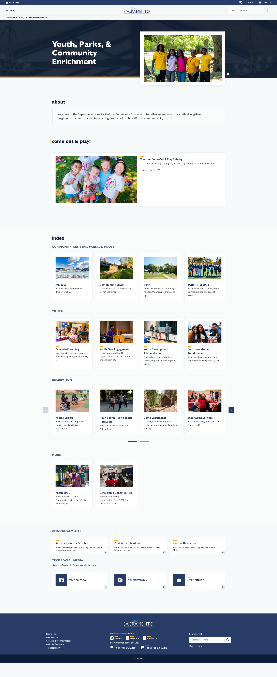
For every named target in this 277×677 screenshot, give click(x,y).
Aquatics (61, 285)
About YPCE (63, 493)
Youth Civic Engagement (115, 349)
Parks (147, 285)
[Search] (227, 640)
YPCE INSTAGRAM (137, 580)
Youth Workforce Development (198, 351)
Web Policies (52, 637)
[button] (10, 10)
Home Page (14, 2)
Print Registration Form (127, 543)
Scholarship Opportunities (116, 493)
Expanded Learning (67, 349)
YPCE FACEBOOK (78, 580)
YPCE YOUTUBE (195, 580)
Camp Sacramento (155, 418)
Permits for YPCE (198, 285)
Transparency (53, 647)
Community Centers (112, 285)
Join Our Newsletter (184, 543)
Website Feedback (55, 644)
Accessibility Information (58, 640)
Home (8, 17)
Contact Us (264, 2)
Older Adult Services (200, 418)
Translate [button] (247, 2)
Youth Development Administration (156, 351)
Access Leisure (64, 418)
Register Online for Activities (72, 543)
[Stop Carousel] (228, 74)
